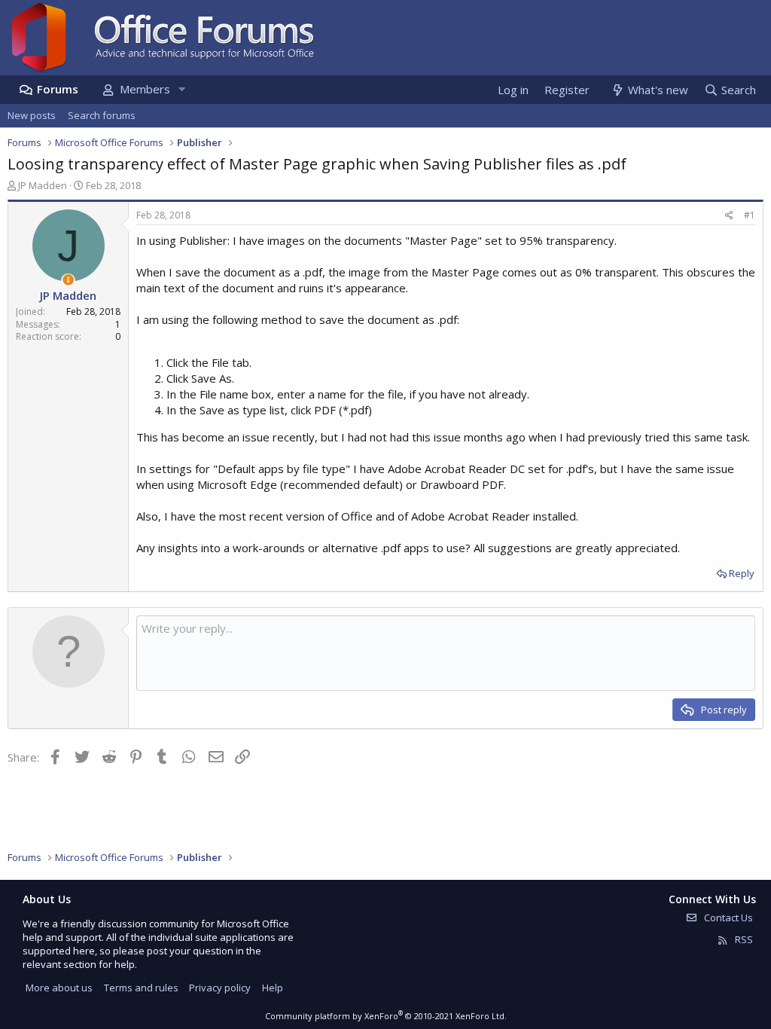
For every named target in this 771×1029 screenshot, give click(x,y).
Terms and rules (141, 987)
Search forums (102, 115)
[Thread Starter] (68, 280)
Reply (741, 573)
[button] (181, 89)
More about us (59, 987)
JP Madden (42, 185)
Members (145, 88)
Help (272, 987)
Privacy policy (220, 987)
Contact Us (727, 917)
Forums (57, 88)
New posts (32, 115)
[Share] (729, 215)
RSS (743, 939)
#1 (749, 215)
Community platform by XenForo (386, 1015)
